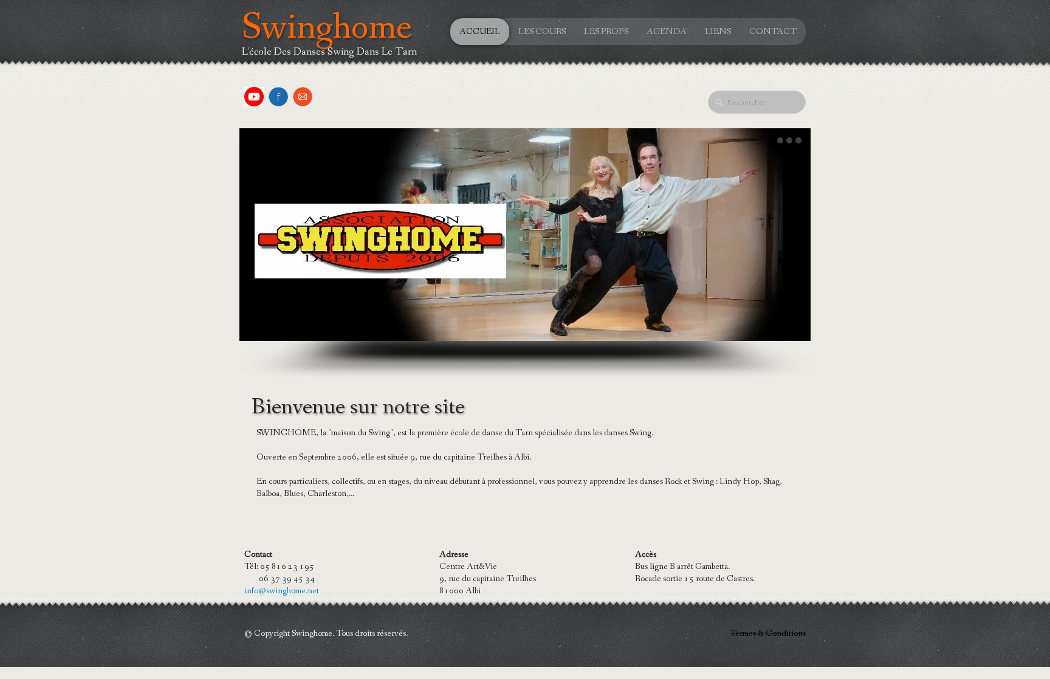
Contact (773, 32)
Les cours (542, 32)
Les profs (606, 32)
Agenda (667, 32)
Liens (718, 32)
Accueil (479, 32)
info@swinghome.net (281, 591)
